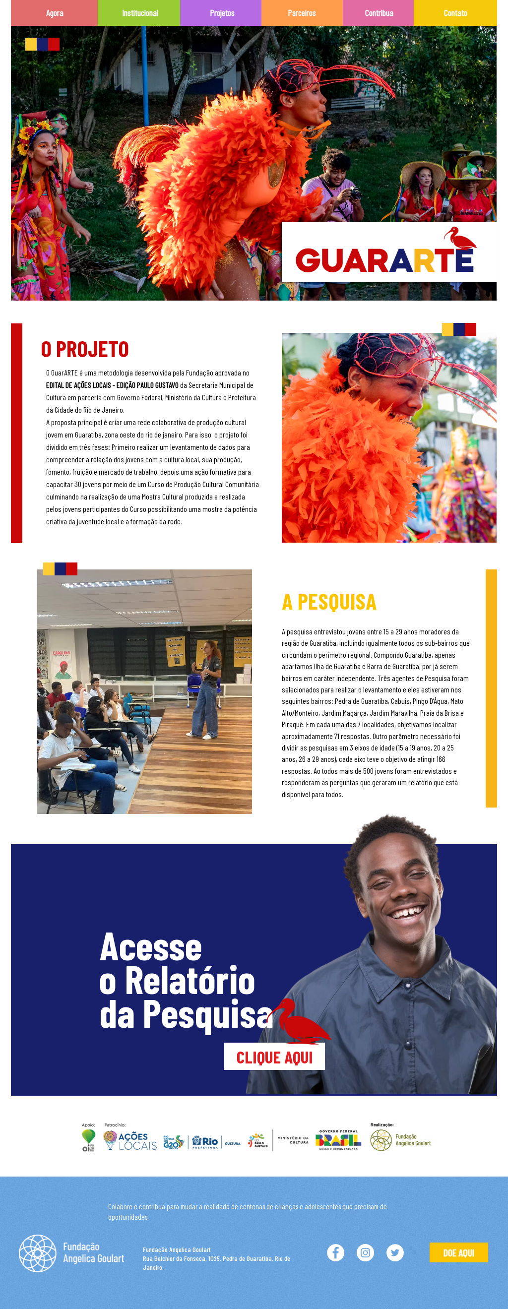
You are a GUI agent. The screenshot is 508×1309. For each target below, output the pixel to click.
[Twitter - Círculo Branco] (395, 1252)
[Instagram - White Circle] (365, 1252)
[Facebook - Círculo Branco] (335, 1252)
